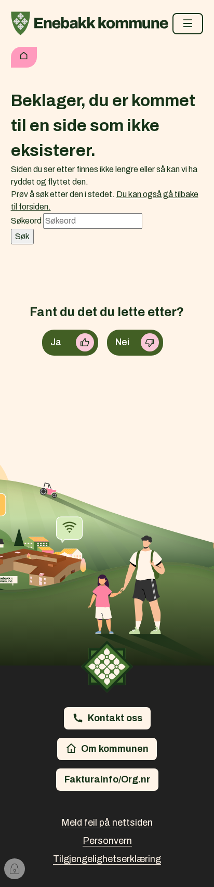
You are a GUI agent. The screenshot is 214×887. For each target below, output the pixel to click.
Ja (55, 342)
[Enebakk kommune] (90, 23)
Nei (122, 342)
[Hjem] (24, 57)
